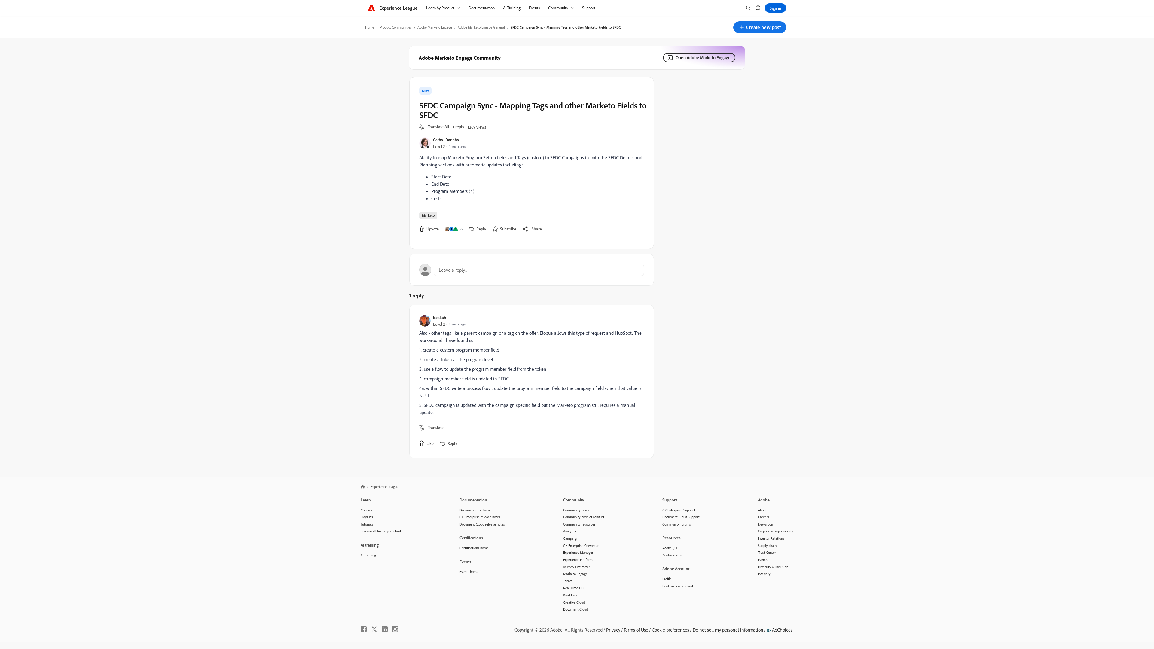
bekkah (439, 317)
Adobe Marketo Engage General (481, 27)
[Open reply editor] (532, 269)
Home (369, 27)
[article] (530, 381)
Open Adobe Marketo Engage (703, 57)
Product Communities (396, 27)
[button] (759, 27)
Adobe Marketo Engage (434, 27)
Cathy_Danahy (446, 139)
